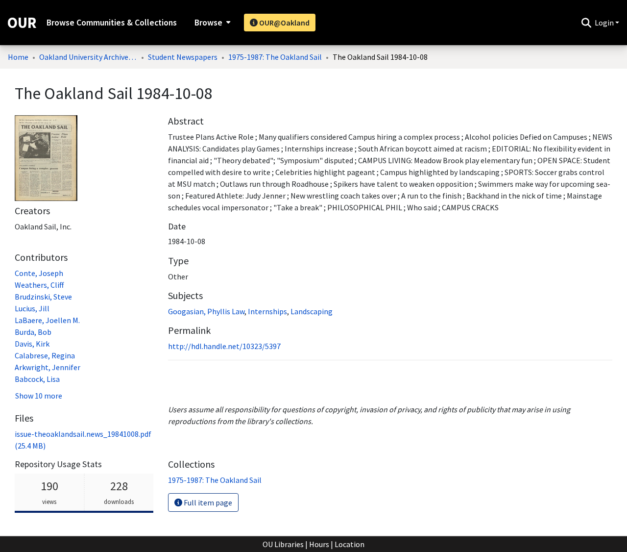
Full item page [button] (207, 502)
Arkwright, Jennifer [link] (47, 367)
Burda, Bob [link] (33, 332)
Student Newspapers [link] (182, 57)
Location (349, 544)
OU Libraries (283, 544)
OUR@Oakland (284, 22)
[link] (215, 480)
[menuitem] (211, 22)
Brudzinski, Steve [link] (43, 296)
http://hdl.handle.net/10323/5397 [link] (224, 346)
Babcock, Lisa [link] (37, 379)
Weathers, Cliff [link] (39, 285)
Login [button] (605, 22)
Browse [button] (208, 22)
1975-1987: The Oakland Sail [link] (275, 57)
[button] (586, 22)
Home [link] (18, 57)
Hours (319, 544)
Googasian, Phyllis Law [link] (206, 311)
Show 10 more (38, 396)
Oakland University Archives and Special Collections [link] (88, 57)
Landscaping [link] (311, 311)
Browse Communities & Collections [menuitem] (112, 22)
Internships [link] (267, 311)
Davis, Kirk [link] (32, 344)
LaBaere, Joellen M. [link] (47, 320)
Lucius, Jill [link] (32, 308)
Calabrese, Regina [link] (45, 355)
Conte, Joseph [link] (39, 273)
